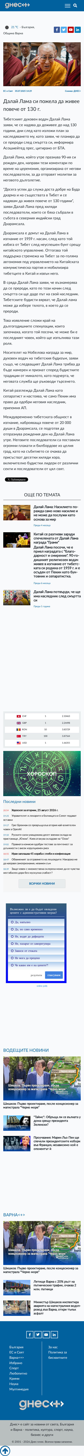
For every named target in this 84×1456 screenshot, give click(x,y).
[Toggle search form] (75, 6)
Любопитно (18, 1373)
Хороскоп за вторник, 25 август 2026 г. (35, 810)
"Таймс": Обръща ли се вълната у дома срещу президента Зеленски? (57, 1121)
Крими (14, 1378)
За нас (53, 1347)
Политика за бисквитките (57, 1355)
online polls (42, 986)
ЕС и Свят (16, 1352)
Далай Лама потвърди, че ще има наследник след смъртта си (57, 596)
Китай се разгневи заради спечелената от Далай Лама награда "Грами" (56, 538)
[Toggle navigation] (66, 6)
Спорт (14, 1368)
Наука (13, 1384)
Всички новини (42, 883)
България (16, 1347)
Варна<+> (16, 1357)
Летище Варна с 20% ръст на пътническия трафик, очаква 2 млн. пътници (55, 1285)
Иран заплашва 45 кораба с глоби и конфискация (41, 854)
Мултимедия (19, 1389)
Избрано (15, 1363)
